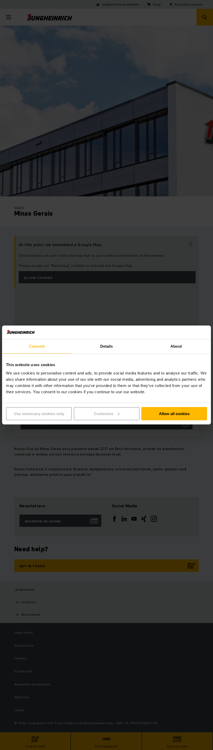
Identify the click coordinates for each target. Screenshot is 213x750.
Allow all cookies (174, 413)
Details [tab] (106, 346)
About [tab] (176, 346)
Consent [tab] (37, 346)
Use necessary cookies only (39, 413)
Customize (103, 413)
